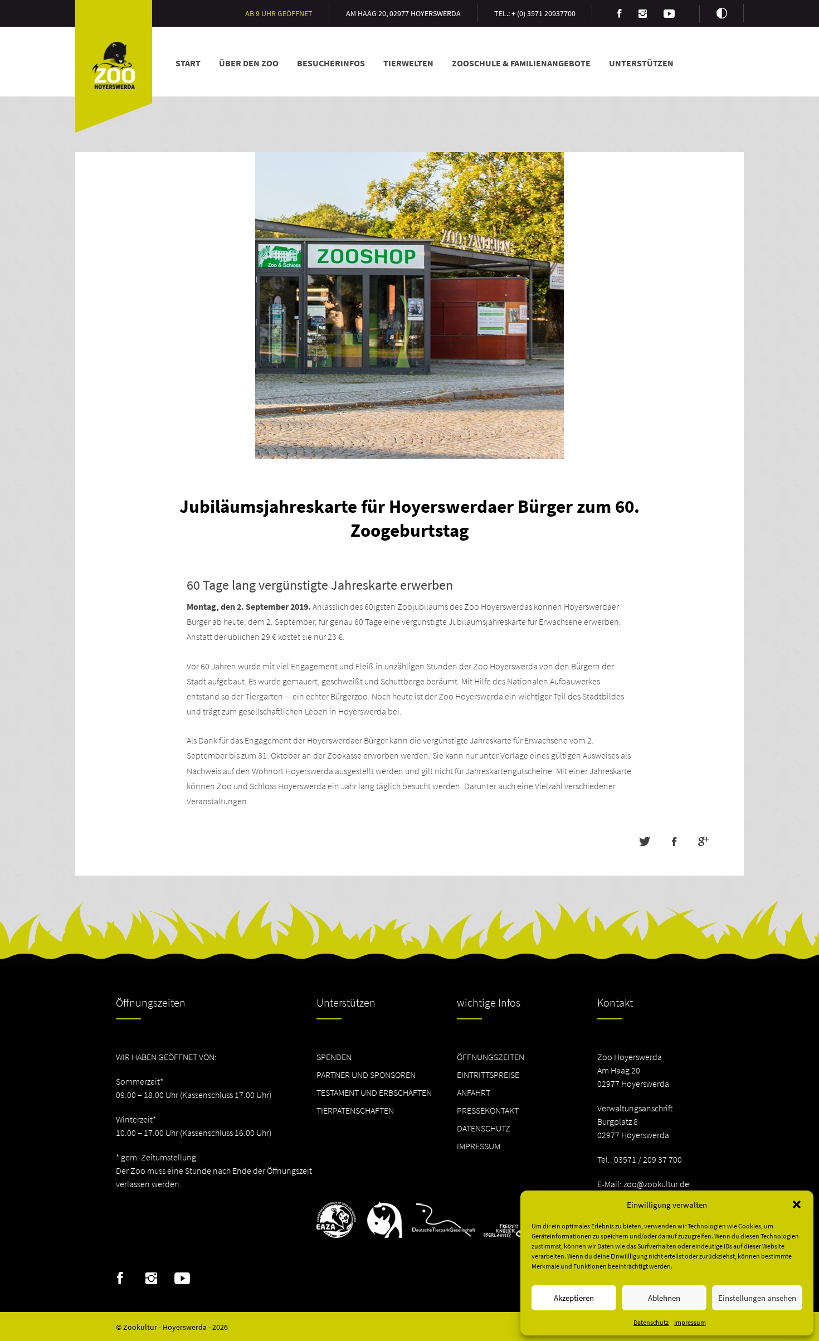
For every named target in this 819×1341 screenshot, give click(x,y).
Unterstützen (641, 63)
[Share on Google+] (703, 841)
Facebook (120, 1279)
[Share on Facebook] (673, 841)
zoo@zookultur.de (656, 1183)
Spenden (334, 1056)
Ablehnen (664, 1298)
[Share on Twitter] (644, 841)
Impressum (690, 1322)
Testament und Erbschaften (374, 1092)
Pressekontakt (488, 1110)
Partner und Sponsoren (366, 1074)
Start (188, 63)
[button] (796, 1204)
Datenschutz (651, 1322)
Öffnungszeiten (490, 1056)
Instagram (151, 1279)
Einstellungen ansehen (757, 1298)
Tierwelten (408, 63)
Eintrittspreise (488, 1074)
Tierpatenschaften (355, 1110)
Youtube (182, 1279)
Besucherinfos (331, 63)
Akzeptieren (574, 1298)
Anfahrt (473, 1092)
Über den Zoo (249, 63)
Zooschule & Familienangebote (521, 63)
